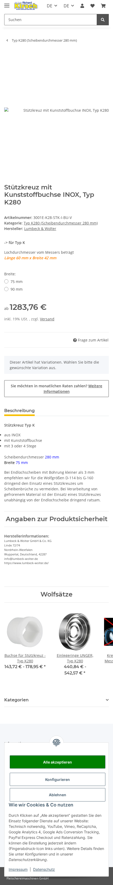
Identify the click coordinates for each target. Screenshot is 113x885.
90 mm (17, 289)
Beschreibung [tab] (19, 410)
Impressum (18, 869)
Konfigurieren (57, 779)
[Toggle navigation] (6, 3)
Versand (47, 318)
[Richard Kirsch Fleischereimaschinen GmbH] (26, 6)
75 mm (17, 281)
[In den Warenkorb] (8, 55)
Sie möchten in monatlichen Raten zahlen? (56, 388)
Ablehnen (57, 795)
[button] (82, 6)
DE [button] (49, 6)
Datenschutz (44, 869)
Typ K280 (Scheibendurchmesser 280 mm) (61, 223)
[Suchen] (103, 19)
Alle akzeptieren (57, 762)
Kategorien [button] (16, 699)
